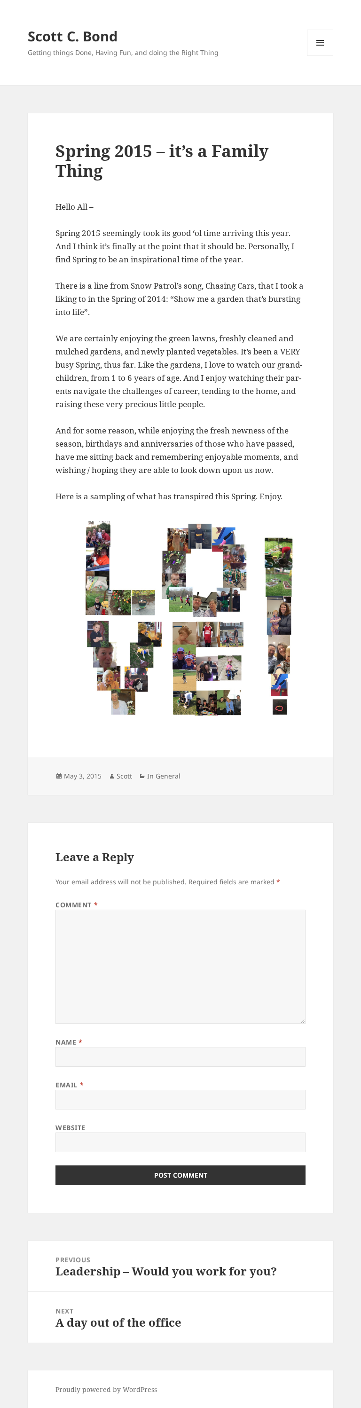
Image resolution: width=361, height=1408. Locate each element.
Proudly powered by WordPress (106, 1389)
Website (70, 1127)
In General (163, 775)
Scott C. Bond (73, 36)
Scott (124, 775)
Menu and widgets (320, 55)
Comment (76, 904)
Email (69, 1084)
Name (68, 1042)
